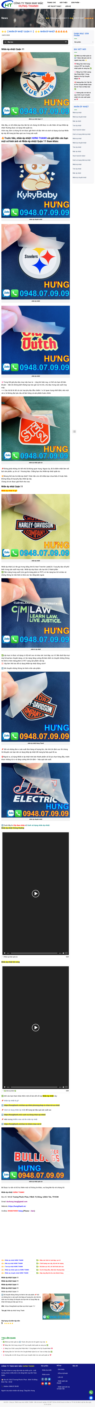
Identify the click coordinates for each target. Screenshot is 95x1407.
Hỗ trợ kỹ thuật (54, 6)
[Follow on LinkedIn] (46, 1383)
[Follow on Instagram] (46, 1379)
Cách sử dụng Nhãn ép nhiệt (14, 1110)
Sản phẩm (75, 2)
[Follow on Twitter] (49, 1379)
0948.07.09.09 (14, 1386)
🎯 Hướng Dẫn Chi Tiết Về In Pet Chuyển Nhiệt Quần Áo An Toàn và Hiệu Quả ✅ (27, 1352)
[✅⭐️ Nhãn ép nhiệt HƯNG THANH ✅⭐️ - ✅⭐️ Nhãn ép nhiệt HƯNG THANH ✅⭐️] (22, 4)
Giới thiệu (63, 2)
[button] (35, 893)
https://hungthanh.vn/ (17, 1206)
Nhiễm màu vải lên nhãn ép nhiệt (25, 1119)
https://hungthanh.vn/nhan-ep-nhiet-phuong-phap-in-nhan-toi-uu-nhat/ (32, 1105)
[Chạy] (5, 953)
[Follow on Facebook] (42, 1379)
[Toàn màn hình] (66, 953)
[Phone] (91, 1392)
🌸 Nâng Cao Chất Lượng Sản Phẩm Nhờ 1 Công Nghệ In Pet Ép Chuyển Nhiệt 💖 (28, 1348)
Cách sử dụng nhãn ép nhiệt (82, 134)
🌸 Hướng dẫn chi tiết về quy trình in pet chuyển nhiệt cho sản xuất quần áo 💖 (27, 1355)
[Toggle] (93, 42)
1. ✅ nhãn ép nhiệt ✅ (9, 1091)
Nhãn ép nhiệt (77, 112)
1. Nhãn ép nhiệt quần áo (10, 957)
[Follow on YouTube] (49, 1383)
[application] (35, 893)
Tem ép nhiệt (77, 125)
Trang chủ (51, 2)
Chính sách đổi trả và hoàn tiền (63, 1388)
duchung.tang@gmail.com (16, 1202)
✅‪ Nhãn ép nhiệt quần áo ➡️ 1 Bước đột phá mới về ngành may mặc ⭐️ (25, 1342)
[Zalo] (91, 1398)
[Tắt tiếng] (63, 953)
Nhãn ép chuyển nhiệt (79, 117)
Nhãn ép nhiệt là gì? (11, 1101)
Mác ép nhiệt (77, 121)
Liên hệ (68, 6)
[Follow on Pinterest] (42, 1383)
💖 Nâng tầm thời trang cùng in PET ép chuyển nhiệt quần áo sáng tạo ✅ (25, 1345)
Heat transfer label (79, 130)
